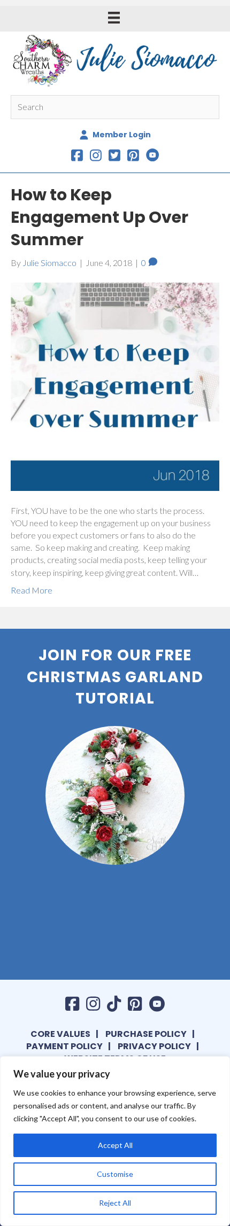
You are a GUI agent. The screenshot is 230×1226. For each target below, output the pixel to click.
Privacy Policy (154, 1046)
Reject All (115, 1202)
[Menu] (114, 17)
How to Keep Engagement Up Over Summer (99, 217)
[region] (115, 1141)
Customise (115, 1173)
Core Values (60, 1034)
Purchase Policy (146, 1034)
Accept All (115, 1145)
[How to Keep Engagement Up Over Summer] (115, 385)
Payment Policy (64, 1046)
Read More (31, 590)
